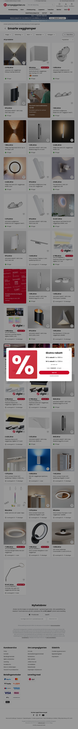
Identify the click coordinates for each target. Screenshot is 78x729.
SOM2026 (54, 368)
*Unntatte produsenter (54, 375)
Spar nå (54, 372)
